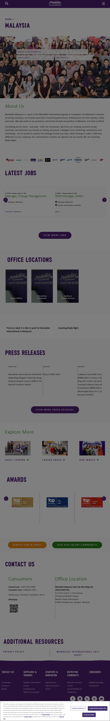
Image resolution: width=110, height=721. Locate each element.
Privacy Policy (28, 716)
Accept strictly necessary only (97, 708)
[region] (55, 711)
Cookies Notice (46, 714)
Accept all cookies (89, 715)
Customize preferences (78, 708)
